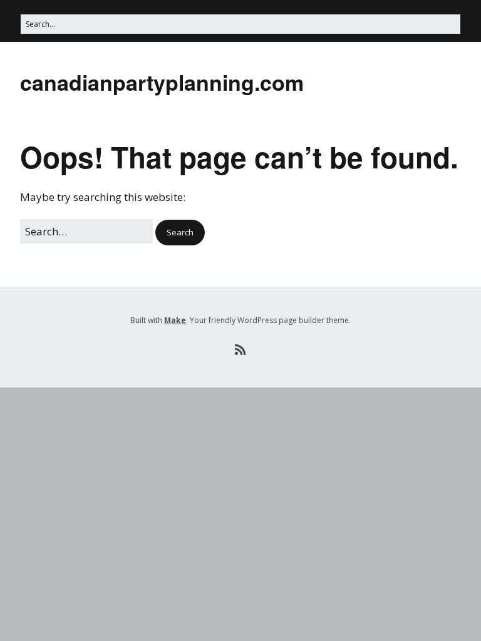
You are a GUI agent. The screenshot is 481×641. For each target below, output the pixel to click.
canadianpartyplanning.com (162, 82)
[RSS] (241, 350)
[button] (180, 232)
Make (175, 320)
